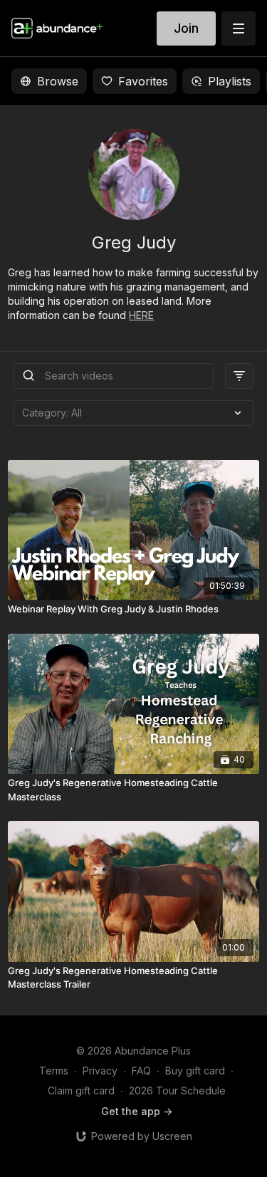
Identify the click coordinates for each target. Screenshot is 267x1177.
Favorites (143, 81)
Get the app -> (136, 1111)
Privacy (100, 1070)
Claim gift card (81, 1090)
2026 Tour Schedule (177, 1090)
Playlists (229, 81)
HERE (141, 315)
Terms (53, 1070)
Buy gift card (195, 1070)
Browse (57, 81)
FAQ (141, 1070)
